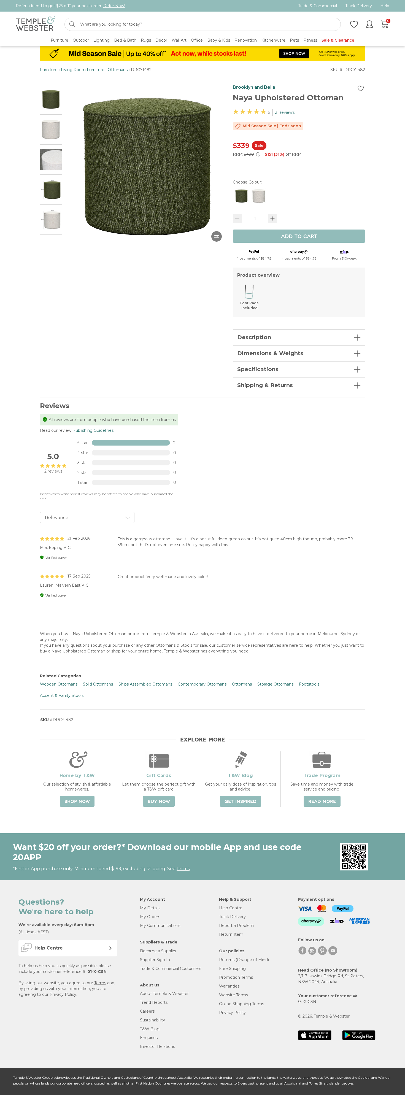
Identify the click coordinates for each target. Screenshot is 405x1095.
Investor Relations (157, 1046)
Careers (147, 1011)
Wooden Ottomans (58, 684)
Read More (322, 801)
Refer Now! (114, 5)
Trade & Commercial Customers (170, 968)
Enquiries (149, 1037)
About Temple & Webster (164, 993)
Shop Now (77, 801)
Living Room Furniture (82, 69)
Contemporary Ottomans (202, 684)
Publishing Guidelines (93, 430)
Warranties (229, 986)
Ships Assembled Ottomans (145, 684)
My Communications (160, 925)
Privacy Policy (63, 994)
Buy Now (159, 801)
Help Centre (230, 907)
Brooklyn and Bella (254, 87)
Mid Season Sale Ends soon (272, 125)
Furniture (49, 69)
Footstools (309, 684)
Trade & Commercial (317, 6)
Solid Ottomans (98, 684)
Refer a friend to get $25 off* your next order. (70, 5)
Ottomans (118, 69)
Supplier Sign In (155, 959)
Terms (100, 982)
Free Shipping (232, 968)
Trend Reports (154, 1002)
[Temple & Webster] (36, 24)
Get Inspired (240, 801)
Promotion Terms (236, 977)
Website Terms (233, 994)
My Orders (150, 916)
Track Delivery (358, 6)
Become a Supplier (158, 950)
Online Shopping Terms (241, 1003)
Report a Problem (236, 925)
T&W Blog (150, 1028)
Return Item (231, 934)
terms (183, 868)
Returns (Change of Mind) (244, 959)
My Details (150, 907)
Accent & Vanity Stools (61, 695)
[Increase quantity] (272, 218)
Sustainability (152, 1020)
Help (384, 6)
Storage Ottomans (275, 684)
